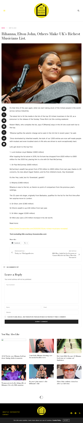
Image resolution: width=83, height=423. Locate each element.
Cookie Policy (56, 420)
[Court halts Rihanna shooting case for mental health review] (41, 346)
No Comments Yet (13, 267)
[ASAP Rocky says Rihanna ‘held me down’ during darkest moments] (14, 346)
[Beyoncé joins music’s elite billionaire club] (41, 371)
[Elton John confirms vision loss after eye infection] (69, 371)
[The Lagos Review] (41, 10)
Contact (6, 414)
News (3, 28)
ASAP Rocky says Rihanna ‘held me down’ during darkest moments (14, 357)
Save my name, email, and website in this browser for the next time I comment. (36, 317)
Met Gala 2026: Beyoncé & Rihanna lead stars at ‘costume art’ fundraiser (69, 358)
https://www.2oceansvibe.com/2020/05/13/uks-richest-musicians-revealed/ (39, 229)
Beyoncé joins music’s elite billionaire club (38, 382)
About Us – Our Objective (11, 412)
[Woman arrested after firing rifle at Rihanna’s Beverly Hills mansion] (14, 372)
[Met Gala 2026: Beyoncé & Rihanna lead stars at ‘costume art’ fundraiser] (69, 346)
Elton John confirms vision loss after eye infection (67, 382)
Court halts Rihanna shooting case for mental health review (40, 356)
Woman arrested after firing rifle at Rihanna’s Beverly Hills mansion (14, 384)
